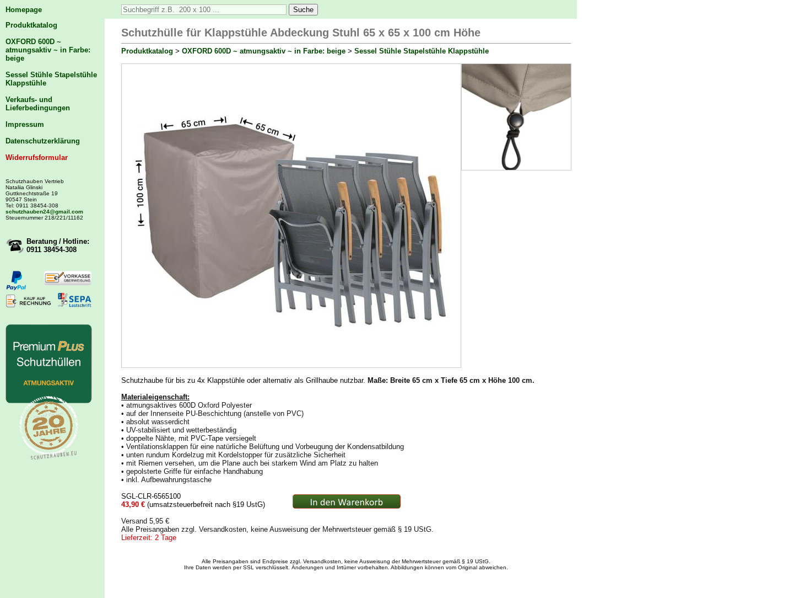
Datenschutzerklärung (43, 141)
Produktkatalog (31, 25)
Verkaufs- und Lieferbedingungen (38, 103)
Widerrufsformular (37, 157)
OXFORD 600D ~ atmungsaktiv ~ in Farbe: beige (48, 50)
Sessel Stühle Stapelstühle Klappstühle (421, 51)
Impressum (25, 124)
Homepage (24, 10)
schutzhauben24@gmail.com (44, 212)
